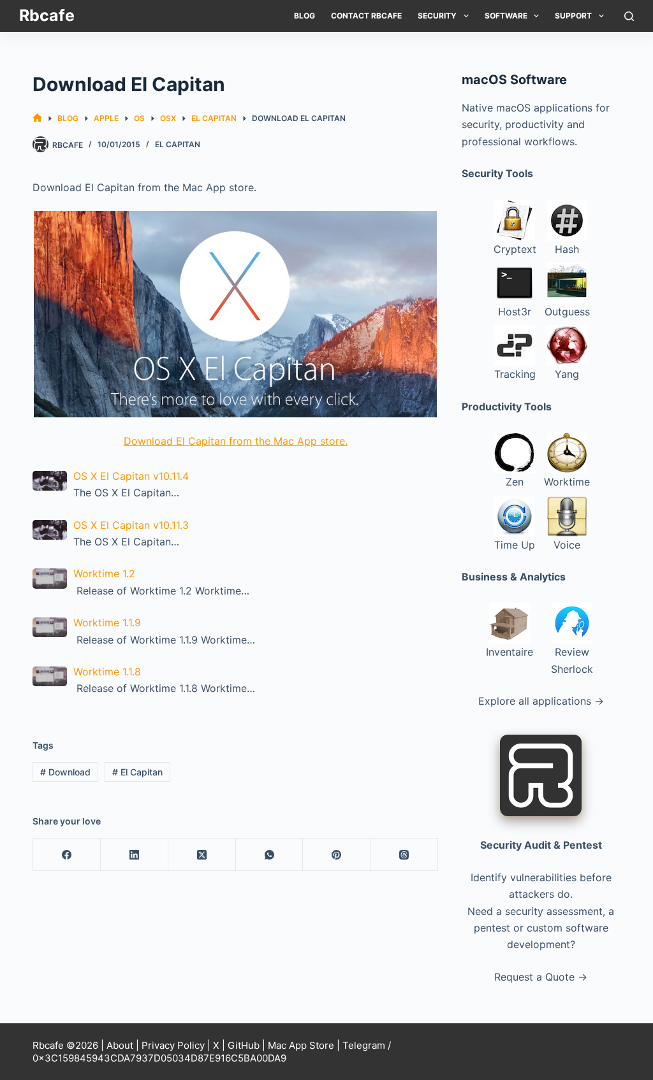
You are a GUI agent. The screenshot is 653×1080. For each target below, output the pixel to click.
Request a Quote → (540, 976)
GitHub (244, 1045)
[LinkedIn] (134, 855)
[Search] (629, 16)
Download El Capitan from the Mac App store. (236, 441)
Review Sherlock (572, 660)
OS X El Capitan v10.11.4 (131, 476)
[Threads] (404, 855)
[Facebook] (67, 855)
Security (437, 15)
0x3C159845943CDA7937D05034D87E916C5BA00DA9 (159, 1058)
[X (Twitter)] (202, 855)
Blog (304, 15)
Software (506, 15)
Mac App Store (301, 1045)
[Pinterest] (337, 855)
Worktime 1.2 (104, 573)
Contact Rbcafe (366, 15)
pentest (492, 927)
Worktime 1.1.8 (107, 671)
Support (573, 15)
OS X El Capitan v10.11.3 (131, 525)
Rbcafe (47, 15)
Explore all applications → (541, 701)
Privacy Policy (173, 1045)
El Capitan (177, 144)
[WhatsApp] (270, 855)
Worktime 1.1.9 (107, 622)
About (119, 1045)
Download (65, 772)
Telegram (363, 1045)
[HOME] (37, 118)
